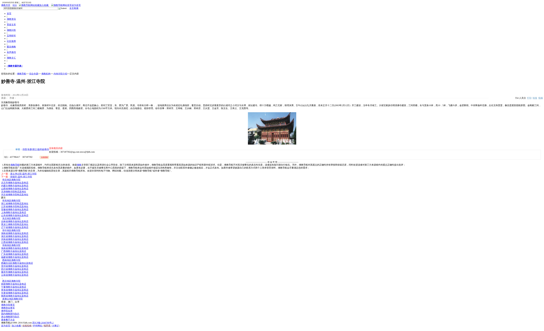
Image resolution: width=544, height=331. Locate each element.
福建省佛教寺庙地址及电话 (14, 257)
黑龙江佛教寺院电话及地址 (14, 224)
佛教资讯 (11, 19)
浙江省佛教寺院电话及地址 (14, 203)
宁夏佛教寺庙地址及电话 (13, 287)
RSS (15, 5)
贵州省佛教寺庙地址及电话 (14, 266)
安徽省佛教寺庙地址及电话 (14, 209)
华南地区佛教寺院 (11, 245)
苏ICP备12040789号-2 (43, 322)
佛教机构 (45, 73)
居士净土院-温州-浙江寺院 (23, 174)
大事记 (55, 325)
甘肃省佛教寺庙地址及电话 (14, 293)
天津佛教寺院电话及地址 (13, 191)
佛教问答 (11, 30)
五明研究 (11, 35)
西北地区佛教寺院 (11, 281)
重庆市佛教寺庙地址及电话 (14, 272)
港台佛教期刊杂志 (10, 317)
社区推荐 (11, 41)
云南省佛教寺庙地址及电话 (14, 275)
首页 (9, 13)
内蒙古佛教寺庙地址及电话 (14, 185)
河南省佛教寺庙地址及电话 (14, 239)
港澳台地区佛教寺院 (12, 299)
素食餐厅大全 (8, 320)
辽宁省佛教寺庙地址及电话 (14, 227)
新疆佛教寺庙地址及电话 (13, 284)
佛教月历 (5, 5)
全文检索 (73, 8)
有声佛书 (11, 52)
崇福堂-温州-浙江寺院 (21, 177)
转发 (535, 98)
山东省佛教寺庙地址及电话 (14, 215)
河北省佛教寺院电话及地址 (14, 194)
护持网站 (38, 325)
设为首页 (76, 5)
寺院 (24, 149)
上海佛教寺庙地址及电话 (13, 212)
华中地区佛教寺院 (11, 230)
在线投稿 (44, 157)
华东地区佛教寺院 (11, 200)
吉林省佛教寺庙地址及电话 (14, 221)
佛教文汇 (11, 58)
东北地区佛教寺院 (11, 218)
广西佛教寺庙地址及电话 (13, 251)
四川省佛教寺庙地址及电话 (14, 269)
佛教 (79, 165)
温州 (39, 149)
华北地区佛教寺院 (11, 179)
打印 (529, 98)
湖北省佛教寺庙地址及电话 (14, 236)
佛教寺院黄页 (8, 305)
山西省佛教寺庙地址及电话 (14, 188)
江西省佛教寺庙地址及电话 (14, 242)
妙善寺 (45, 149)
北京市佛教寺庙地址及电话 (14, 182)
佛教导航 (21, 73)
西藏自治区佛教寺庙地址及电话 (17, 263)
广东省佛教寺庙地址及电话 (14, 254)
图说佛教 (11, 47)
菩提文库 (11, 24)
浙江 (34, 149)
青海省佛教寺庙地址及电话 (14, 290)
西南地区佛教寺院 (11, 260)
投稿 (540, 98)
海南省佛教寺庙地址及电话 (14, 248)
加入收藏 (44, 5)
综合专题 (33, 73)
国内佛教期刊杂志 (10, 314)
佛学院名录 (6, 311)
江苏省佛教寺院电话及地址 (14, 206)
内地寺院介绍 (60, 73)
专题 (29, 149)
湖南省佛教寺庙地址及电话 (14, 233)
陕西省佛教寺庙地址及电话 (14, 296)
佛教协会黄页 (8, 308)
